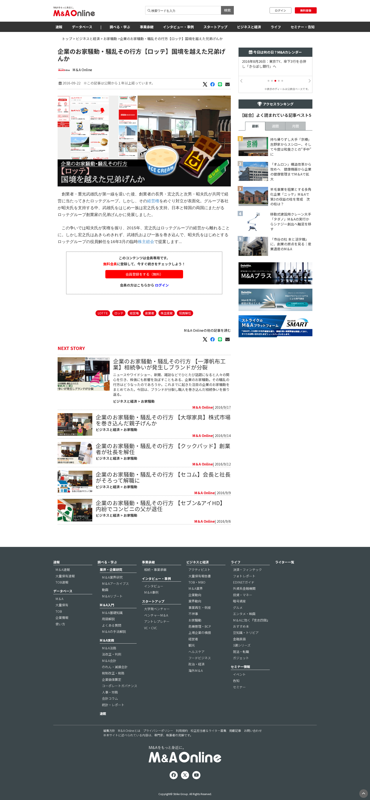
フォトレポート (244, 576)
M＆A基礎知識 (112, 612)
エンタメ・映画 (244, 613)
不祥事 (193, 613)
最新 (255, 126)
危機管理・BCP (199, 626)
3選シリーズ (242, 645)
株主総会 (146, 241)
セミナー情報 (240, 666)
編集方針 (109, 730)
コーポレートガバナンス (119, 685)
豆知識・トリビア (246, 632)
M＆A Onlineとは (129, 730)
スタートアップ (215, 26)
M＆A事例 (151, 592)
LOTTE (103, 313)
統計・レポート (113, 704)
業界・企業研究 (111, 569)
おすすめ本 (241, 626)
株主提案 (167, 313)
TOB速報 (61, 582)
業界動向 (194, 601)
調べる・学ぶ (120, 26)
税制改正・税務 (113, 673)
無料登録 (305, 10)
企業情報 (61, 617)
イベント (239, 674)
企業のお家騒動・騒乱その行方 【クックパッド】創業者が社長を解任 (163, 449)
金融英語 (239, 639)
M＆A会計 (109, 660)
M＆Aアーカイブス (115, 583)
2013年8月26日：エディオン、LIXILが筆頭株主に (274, 64)
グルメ (238, 607)
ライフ (276, 26)
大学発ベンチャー (157, 608)
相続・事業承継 (155, 569)
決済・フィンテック (247, 569)
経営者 (193, 639)
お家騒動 (110, 38)
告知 (236, 680)
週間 (275, 126)
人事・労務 (110, 692)
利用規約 (182, 730)
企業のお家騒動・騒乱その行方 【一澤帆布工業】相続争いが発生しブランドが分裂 (169, 364)
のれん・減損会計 (115, 667)
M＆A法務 (109, 648)
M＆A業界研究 (112, 577)
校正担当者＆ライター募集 (208, 730)
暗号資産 (239, 601)
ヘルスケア (196, 651)
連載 (103, 713)
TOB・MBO (196, 582)
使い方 (60, 624)
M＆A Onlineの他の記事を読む (207, 330)
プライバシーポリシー (158, 730)
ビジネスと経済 (249, 26)
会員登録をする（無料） (144, 274)
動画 (105, 589)
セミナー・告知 (303, 26)
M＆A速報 (62, 569)
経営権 (153, 201)
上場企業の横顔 (199, 632)
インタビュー (153, 586)
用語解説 (108, 619)
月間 (295, 126)
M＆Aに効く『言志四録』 (251, 620)
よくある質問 (111, 625)
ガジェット (241, 658)
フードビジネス (199, 658)
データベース (82, 26)
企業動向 (194, 595)
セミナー (239, 687)
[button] (268, 81)
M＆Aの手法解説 (114, 631)
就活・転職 (241, 651)
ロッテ (118, 313)
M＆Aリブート (112, 596)
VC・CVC (150, 628)
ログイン (280, 10)
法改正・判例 (111, 654)
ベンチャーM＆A (156, 615)
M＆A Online (82, 69)
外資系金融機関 (244, 588)
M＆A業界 (195, 588)
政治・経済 (196, 664)
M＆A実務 (107, 640)
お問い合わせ (253, 730)
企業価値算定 (111, 679)
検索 (227, 10)
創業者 (149, 313)
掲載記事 (235, 730)
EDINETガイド (243, 582)
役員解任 (185, 313)
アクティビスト (199, 569)
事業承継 (147, 26)
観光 (191, 645)
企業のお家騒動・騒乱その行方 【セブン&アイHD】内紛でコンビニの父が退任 (160, 506)
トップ (67, 38)
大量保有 (61, 605)
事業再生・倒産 (199, 607)
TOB (58, 611)
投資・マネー (242, 595)
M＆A (59, 598)
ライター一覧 (284, 562)
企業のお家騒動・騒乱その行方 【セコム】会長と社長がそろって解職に (163, 477)
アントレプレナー (157, 621)
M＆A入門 (107, 605)
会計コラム (110, 698)
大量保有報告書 (199, 576)
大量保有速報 (65, 576)
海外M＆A (195, 670)
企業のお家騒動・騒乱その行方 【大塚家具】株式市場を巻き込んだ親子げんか (163, 420)
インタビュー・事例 (178, 26)
